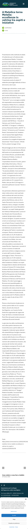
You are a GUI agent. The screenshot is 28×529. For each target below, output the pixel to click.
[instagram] (4, 485)
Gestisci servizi (14, 511)
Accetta (14, 515)
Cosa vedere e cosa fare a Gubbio (13, 475)
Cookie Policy (12, 526)
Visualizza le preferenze (14, 523)
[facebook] (1, 485)
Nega (14, 519)
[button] (26, 499)
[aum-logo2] (10, 3)
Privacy (16, 526)
